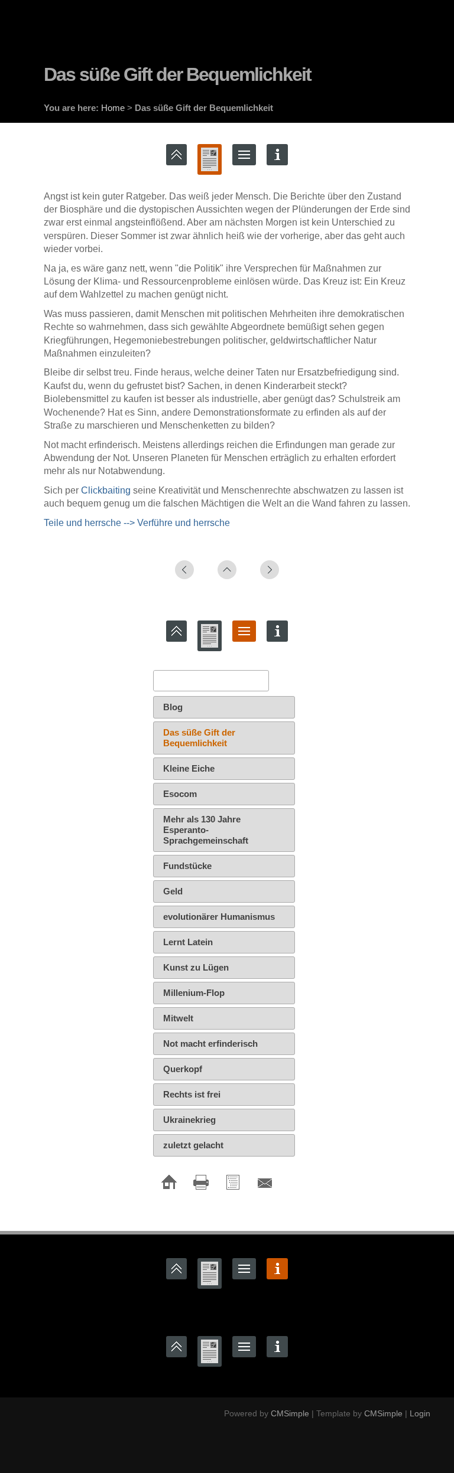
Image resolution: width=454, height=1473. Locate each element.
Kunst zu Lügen (196, 967)
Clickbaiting (106, 490)
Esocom (180, 794)
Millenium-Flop (194, 993)
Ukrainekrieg (189, 1120)
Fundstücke (187, 866)
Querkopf (182, 1069)
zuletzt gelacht (193, 1145)
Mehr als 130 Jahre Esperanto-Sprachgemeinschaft (205, 829)
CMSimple (290, 1413)
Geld (173, 891)
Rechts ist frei (191, 1094)
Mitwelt (178, 1018)
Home (113, 108)
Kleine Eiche (189, 768)
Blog (173, 707)
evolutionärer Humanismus (219, 917)
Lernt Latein (188, 942)
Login (420, 1413)
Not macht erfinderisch (210, 1043)
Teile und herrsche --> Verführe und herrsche (137, 523)
